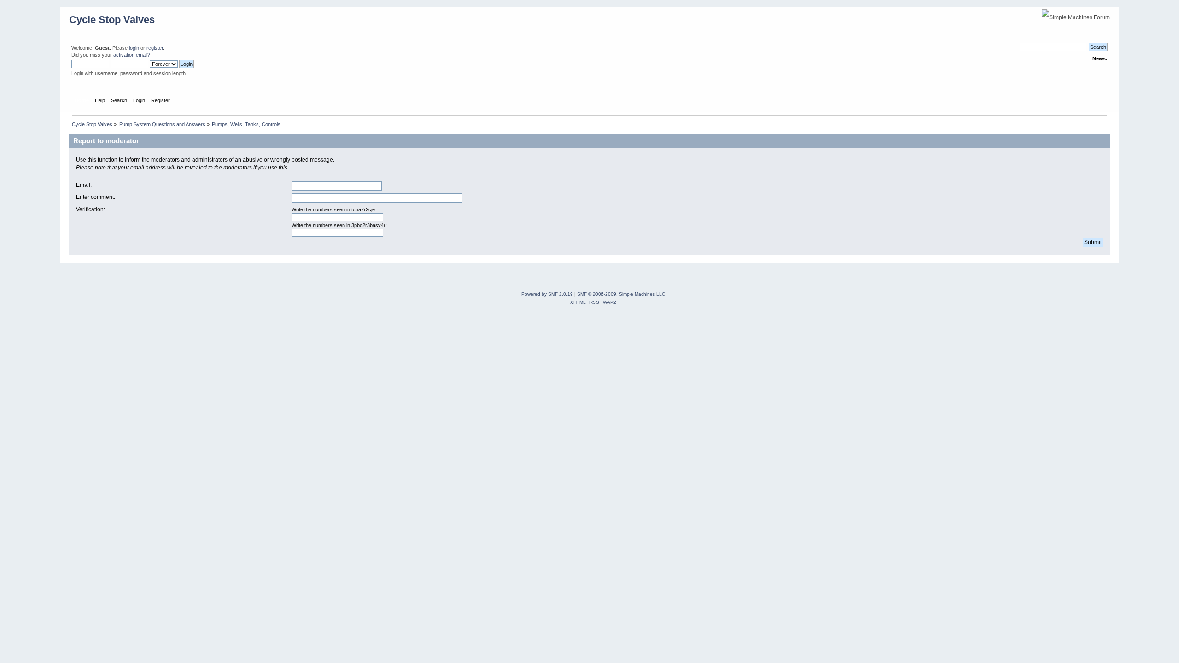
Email (83, 185)
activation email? (131, 55)
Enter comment (95, 197)
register (154, 48)
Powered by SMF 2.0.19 (547, 294)
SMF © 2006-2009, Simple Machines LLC (621, 294)
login (134, 48)
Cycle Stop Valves (112, 19)
